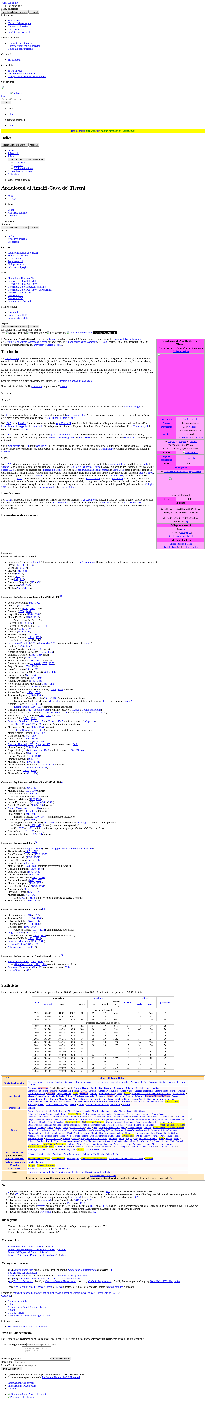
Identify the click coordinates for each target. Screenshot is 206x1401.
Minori (55, 417)
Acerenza (32, 1088)
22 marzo (112, 475)
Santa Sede (37, 426)
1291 (40, 649)
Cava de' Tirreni (16, 1312)
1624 (42, 741)
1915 (28, 811)
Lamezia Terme (135, 1127)
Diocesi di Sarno (68, 487)
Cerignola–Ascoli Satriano (114, 1119)
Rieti (161, 1138)
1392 (34, 666)
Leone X (40, 475)
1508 (150, 472)
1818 (27, 445)
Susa (86, 1144)
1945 (34, 811)
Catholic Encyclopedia (99, 1281)
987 (7, 415)
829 (18, 565)
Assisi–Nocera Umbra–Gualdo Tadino (45, 1116)
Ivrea (89, 1127)
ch (190, 532)
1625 (30, 744)
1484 (30, 692)
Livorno (31, 1130)
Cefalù (97, 1119)
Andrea (24, 429)
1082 (28, 611)
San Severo (155, 1141)
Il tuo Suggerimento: (11, 1358)
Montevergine (73, 1158)
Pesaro (175, 1096)
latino (52, 339)
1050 (27, 605)
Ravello (22, 423)
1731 (36, 761)
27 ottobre (34, 721)
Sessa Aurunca (34, 1144)
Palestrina (56, 1154)
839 (24, 565)
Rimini (169, 1138)
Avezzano (92, 1116)
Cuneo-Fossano (35, 1124)
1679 (36, 753)
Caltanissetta (179, 1116)
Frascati (40, 1154)
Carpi (30, 1119)
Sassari (78, 1101)
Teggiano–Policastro (113, 1144)
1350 (39, 654)
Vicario (166, 423)
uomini (139, 1004)
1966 (45, 822)
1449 (39, 677)
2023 (105, 341)
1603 (8, 434)
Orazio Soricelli (190, 419)
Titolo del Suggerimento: (13, 1344)
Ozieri (139, 1135)
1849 (34, 790)
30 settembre (130, 502)
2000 (27, 970)
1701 (37, 758)
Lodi (54, 1130)
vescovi (41, 1203)
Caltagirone (166, 1116)
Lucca (127, 1093)
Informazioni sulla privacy (21, 1382)
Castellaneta (86, 1119)
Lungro (31, 1165)
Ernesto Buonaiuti (23, 1281)
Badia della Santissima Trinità (85, 467)
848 (19, 570)
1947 (43, 816)
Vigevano (71, 1149)
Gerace (75, 709)
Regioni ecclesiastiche (14, 1083)
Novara (76, 1135)
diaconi (193, 441)
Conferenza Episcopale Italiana (71, 1275)
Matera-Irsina (179, 1093)
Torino (41, 1104)
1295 (43, 651)
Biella (127, 1116)
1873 (36, 921)
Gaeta (75, 1093)
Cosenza (86, 643)
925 (32, 582)
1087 (8, 423)
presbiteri (98, 998)
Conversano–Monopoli (146, 1122)
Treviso (78, 1146)
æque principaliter (46, 487)
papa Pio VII (41, 445)
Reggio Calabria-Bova (118, 1099)
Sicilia (162, 1082)
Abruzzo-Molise (35, 1082)
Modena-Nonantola (84, 1096)
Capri (72, 417)
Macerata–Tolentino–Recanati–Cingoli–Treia (93, 1130)
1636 (33, 868)
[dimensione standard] (36, 332)
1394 (11, 469)
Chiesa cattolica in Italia (181, 543)
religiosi (171, 441)
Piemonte (135, 1082)
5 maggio (55, 848)
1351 (27, 657)
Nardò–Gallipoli (171, 1133)
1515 (27, 851)
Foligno (137, 1124)
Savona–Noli (168, 1141)
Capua (84, 1090)
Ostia (48, 1154)
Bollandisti (117, 478)
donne (150, 1004)
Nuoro (85, 1135)
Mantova (119, 1130)
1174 (28, 628)
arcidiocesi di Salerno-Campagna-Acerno (182, 471)
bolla (145, 464)
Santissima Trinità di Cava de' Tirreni (126, 1158)
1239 (38, 637)
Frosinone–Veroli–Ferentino (172, 1124)
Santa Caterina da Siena (61, 1168)
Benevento (118, 1088)
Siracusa (126, 1101)
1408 (53, 672)
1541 (49, 715)
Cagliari (155, 1088)
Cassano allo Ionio (70, 1119)
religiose (182, 441)
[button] (3, 6)
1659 (40, 868)
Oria (118, 1135)
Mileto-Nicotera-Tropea (78, 1133)
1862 (36, 793)
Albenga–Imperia (82, 1111)
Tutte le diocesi (171, 547)
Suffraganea (181, 467)
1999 (39, 967)
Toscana (171, 1082)
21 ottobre (56, 712)
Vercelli (126, 1104)
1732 (44, 764)
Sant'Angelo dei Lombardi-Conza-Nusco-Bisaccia (50, 1101)
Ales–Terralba (98, 1111)
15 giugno (38, 709)
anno (36, 1002)
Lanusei (147, 1127)
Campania (190, 458)
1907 (164, 1281)
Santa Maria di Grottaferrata (94, 1158)
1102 (37, 614)
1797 (34, 894)
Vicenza (61, 1149)
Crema (162, 1122)
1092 (8, 464)
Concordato (14, 445)
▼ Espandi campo (61, 1358)
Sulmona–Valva (75, 1144)
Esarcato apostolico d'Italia (97, 1172)
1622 (32, 863)
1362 (34, 657)
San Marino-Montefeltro (123, 1141)
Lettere (63, 417)
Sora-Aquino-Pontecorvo (54, 1144)
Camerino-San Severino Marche (42, 1090)
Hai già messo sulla (102, 131)
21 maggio (36, 802)
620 (38, 562)
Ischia (65, 1127)
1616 (34, 738)
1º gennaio (35, 663)
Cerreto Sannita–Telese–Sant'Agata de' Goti (148, 1119)
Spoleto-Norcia (172, 1101)
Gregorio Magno (132, 406)
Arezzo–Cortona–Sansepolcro (111, 1114)
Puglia (144, 1082)
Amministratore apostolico (79, 848)
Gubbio (41, 1127)
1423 (35, 675)
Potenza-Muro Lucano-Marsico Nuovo (69, 1099)
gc (187, 532)
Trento (73, 1104)
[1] (110, 1269)
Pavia (169, 1135)
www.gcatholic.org (70, 1278)
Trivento (106, 1146)
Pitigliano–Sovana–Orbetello (94, 1138)
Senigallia (180, 1141)
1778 (37, 892)
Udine (81, 1104)
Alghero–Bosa (125, 1111)
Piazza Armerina (53, 1138)
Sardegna (153, 1082)
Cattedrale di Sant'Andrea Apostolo (75, 381)
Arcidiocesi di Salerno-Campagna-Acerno (29, 1315)
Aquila (93, 1088)
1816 (32, 897)
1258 (28, 646)
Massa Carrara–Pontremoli (137, 1130)
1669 (37, 871)
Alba (70, 1111)
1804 (27, 773)
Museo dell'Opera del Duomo (23, 1252)
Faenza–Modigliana (71, 1124)
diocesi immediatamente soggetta (91, 469)
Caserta (57, 1119)
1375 (39, 660)
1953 (26, 947)
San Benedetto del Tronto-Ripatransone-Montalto (59, 1141)
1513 (120, 475)
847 (25, 567)
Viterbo (80, 1149)
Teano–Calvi (96, 1144)
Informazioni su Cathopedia (22, 1385)
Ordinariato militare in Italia (41, 1172)
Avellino (74, 1116)
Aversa (83, 1116)
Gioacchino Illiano (23, 964)
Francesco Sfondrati (18, 721)
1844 (29, 921)
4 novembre (44, 643)
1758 (44, 767)
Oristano (119, 1096)
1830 (34, 773)
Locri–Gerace (43, 1130)
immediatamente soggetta (14, 426)
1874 (30, 923)
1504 (37, 692)
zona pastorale (12, 358)
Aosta (93, 1114)
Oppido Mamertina (91, 709)
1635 (47, 744)
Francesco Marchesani (19, 941)
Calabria (59, 1082)
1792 (33, 770)
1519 (47, 709)
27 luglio (149, 484)
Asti (66, 1116)
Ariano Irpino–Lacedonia (138, 1114)
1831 (28, 790)
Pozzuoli (113, 1138)
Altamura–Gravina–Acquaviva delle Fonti (47, 1114)
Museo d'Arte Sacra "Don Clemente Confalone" (32, 1255)
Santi (10, 1168)
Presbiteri (166, 434)
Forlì (75, 744)
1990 (39, 834)
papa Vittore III (63, 423)
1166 (30, 623)
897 (16, 579)
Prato (121, 1138)
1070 (32, 608)
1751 (41, 886)
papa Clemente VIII (61, 434)
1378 (51, 663)
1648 (46, 750)
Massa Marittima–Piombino (164, 1130)
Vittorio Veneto (93, 1149)
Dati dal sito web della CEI (180, 536)
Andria (86, 1114)
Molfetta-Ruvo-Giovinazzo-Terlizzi (107, 1133)
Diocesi (14, 1130)
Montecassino (58, 1158)
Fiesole (129, 1124)
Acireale (39, 1111)
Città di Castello (55, 1122)
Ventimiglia (82, 822)
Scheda (12, 1275)
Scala (47, 417)
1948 (41, 941)
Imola (58, 1127)
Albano (31, 1154)
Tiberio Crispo (21, 724)
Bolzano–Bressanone (141, 1116)
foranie (63, 386)
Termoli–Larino (164, 1144)
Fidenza (119, 1124)
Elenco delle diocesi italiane (103, 1175)
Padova (147, 1135)
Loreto (31, 1162)
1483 (37, 686)
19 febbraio (28, 767)
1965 (33, 819)
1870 (32, 799)
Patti (162, 1135)
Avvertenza (13, 1388)
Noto (69, 1135)
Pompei (39, 1162)
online (177, 1281)
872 (18, 576)
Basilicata (49, 1082)
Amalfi (50, 1246)
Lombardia (115, 1082)
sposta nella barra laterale (15, 12)
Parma (155, 1135)
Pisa (46, 1099)
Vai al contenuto (9, 2)
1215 (35, 634)
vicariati (192, 426)
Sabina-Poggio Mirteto (93, 1154)
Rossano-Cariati (138, 1099)
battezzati (186, 437)
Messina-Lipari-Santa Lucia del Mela (46, 1096)
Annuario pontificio (23, 1269)
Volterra (105, 1149)
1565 (36, 732)
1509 (39, 695)
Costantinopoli (140, 426)
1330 (50, 651)
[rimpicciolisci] (16, 332)
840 (31, 565)
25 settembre (89, 499)
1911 (32, 808)
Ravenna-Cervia (97, 1099)
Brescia (155, 1116)
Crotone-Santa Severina (165, 1090)
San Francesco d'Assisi (38, 1168)
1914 (38, 808)
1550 (44, 854)
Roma (176, 1138)
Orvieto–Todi (128, 1135)
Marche (125, 1082)
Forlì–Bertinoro (150, 1124)
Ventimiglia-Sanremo (37, 1149)
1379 (27, 666)
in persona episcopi (63, 502)
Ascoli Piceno (158, 1114)
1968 (51, 822)
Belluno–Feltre (105, 1116)
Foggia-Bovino (64, 1093)
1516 (38, 704)
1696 (42, 877)
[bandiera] (188, 452)
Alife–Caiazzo (139, 1111)
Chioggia (42, 1122)
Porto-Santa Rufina (72, 1154)
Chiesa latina (181, 351)
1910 (40, 805)
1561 (40, 724)
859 (18, 573)
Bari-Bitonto (105, 1088)
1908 (50, 802)
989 (31, 602)
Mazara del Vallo (35, 1133)
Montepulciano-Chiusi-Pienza (148, 1133)
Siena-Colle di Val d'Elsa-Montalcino (102, 1101)
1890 (26, 926)
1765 (34, 889)
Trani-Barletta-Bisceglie (57, 1104)
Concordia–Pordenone (124, 1122)
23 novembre (36, 750)
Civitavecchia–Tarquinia (93, 1122)
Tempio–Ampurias (133, 1144)
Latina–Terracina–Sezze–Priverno (168, 1127)
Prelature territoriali (15, 1162)
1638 (34, 747)
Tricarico (87, 1146)
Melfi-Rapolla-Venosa (55, 1133)
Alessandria (111, 1111)
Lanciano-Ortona (107, 1093)
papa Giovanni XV (75, 415)
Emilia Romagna (83, 1082)
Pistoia (75, 1138)
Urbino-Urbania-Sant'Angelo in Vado (103, 1104)
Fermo (181, 1090)
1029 (37, 602)
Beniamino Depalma (18, 967)
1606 (37, 860)
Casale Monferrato (43, 1119)
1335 (141, 472)
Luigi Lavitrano (16, 932)
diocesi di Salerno (117, 464)
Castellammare (106, 448)
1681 (37, 756)
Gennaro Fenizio (16, 944)
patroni (17, 1168)
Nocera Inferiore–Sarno (47, 1135)
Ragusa (129, 1138)
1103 (29, 617)
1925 (36, 935)
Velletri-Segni (112, 1154)
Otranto (129, 1096)
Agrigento (43, 1088)
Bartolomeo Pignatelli (19, 643)
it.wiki (59, 1286)
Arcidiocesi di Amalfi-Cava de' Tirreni (38, 1278)
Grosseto (32, 1127)
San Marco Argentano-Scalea (97, 1141)
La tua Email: (8, 1365)
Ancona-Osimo (81, 1088)
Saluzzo (31, 1141)
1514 (63, 848)
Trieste (97, 1146)
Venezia (31, 1107)
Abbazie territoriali (14, 1158)
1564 (41, 727)
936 (38, 582)
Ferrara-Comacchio (36, 1093)
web (183, 529)
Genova (84, 1093)
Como (109, 1122)
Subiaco (149, 1158)
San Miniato (77, 750)
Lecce (119, 1093)
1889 (37, 923)
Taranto (32, 1104)
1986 (139, 502)
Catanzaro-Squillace (108, 1090)
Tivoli (51, 1146)
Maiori (64, 1255)
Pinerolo (66, 1138)
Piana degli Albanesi (46, 1165)
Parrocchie (166, 426)
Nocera (105, 502)
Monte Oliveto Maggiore (39, 1158)
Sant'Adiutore (93, 478)
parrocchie (36, 386)
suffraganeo (130, 437)
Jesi (95, 1127)
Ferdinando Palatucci (18, 961)
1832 (36, 915)
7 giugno (40, 744)
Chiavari (32, 1122)
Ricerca (6, 102)
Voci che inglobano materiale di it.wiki (27, 1326)
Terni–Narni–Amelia (37, 1146)
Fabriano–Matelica (52, 1124)
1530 (64, 712)
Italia (195, 452)
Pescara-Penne (35, 1099)
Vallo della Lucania (167, 1146)
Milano (69, 1096)
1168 (44, 625)
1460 (39, 680)
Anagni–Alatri (74, 1114)
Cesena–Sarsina (177, 1119)
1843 (39, 918)
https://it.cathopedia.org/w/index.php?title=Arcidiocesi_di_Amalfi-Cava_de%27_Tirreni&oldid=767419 (66, 1292)
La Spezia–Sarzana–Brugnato (112, 1127)
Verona (52, 1149)
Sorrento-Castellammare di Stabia (147, 1101)
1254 (33, 643)
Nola (67, 967)
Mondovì (129, 1133)
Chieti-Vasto (126, 1090)
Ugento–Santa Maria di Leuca (143, 1146)
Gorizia (93, 1093)
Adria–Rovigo (59, 1111)
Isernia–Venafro (77, 1127)
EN (10, 1270)
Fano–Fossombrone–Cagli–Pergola (98, 1124)
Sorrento (5, 451)
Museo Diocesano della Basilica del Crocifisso (31, 1249)
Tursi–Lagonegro (119, 1146)
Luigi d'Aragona (33, 848)
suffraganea (135, 339)
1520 (19, 478)
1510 (46, 698)
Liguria (104, 1082)
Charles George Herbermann (60, 1281)
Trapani (69, 1146)
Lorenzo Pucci (21, 706)
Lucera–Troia (64, 1130)
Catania (92, 1090)
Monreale (100, 1096)
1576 (34, 735)
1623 (27, 865)
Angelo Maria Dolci (18, 808)
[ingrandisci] (57, 332)
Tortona (59, 1146)
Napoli (110, 1096)
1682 (30, 758)
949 (22, 585)
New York (155, 1281)
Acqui (48, 1111)
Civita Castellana (72, 1122)
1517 (40, 706)
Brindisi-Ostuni (143, 1088)
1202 (27, 631)
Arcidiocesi (14, 1096)
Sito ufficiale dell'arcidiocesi (22, 1272)
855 (25, 570)
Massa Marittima (97, 712)
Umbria (31, 1084)
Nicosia (31, 1135)
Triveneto (181, 1082)
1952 (36, 944)
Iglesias (50, 1127)
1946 (27, 813)
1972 (8, 499)
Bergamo (118, 1116)
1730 (34, 886)
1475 (52, 683)
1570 (43, 732)
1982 (32, 831)
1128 (36, 617)
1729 (39, 883)
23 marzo (52, 721)
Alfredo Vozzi (15, 947)
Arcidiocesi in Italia (18, 1301)
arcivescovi (75, 1197)
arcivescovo (166, 419)
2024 (182, 532)
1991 (37, 964)
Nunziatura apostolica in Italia (69, 1172)
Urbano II (6, 467)
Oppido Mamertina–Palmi (102, 1135)
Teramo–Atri (149, 1144)
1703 (38, 880)
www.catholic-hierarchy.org (82, 1269)
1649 (29, 753)
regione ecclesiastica (76, 341)
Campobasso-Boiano (69, 1090)
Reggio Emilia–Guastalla (145, 1138)
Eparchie (14, 1165)
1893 (38, 799)
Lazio (96, 1082)
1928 (43, 935)
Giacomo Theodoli (17, 744)
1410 (28, 675)
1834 (32, 918)
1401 (36, 669)
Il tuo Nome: (7, 1362)
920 (22, 579)
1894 (44, 802)
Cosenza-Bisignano (144, 1090)
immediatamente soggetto (61, 437)
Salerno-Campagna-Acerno (160, 1099)
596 (32, 562)
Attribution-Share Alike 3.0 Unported (61, 1377)
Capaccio (90, 721)
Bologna (129, 1088)
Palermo (139, 1096)
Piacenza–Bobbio (35, 1138)
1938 (38, 938)
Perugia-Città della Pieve (157, 1096)
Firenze (51, 1093)
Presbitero (199, 437)
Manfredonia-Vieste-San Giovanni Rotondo (151, 1093)
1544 (33, 718)
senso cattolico (115, 1286)
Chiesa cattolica (190, 547)
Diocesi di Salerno (52, 469)
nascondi (34, 12)
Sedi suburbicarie (14, 1152)
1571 (36, 857)
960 (28, 585)
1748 (51, 764)
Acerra (31, 1111)
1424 (31, 677)
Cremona (171, 1122)
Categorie (6, 1295)
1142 (23, 623)
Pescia (176, 1135)
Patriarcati (14, 1107)
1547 (60, 721)
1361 (32, 660)
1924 (34, 932)
